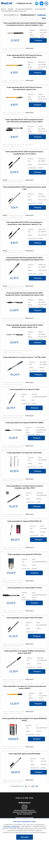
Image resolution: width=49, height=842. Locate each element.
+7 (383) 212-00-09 (23, 3)
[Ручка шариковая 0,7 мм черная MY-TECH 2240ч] (14, 462)
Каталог (24, 808)
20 (26, 786)
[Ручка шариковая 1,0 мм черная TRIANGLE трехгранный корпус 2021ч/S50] (13, 663)
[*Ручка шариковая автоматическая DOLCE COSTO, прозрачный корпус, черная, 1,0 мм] (14, 335)
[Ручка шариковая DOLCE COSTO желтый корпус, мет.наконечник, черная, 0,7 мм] (14, 65)
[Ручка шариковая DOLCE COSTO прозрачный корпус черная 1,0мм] (14, 199)
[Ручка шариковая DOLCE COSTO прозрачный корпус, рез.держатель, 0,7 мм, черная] (14, 163)
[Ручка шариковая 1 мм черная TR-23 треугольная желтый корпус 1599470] (14, 696)
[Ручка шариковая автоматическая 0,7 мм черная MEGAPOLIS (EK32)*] (13, 730)
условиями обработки (11, 827)
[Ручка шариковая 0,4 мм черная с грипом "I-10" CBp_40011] (15, 366)
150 (36, 786)
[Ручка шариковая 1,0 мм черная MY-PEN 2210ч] (11, 564)
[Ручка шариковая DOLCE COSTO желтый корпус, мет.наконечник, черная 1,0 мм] (14, 97)
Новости (24, 805)
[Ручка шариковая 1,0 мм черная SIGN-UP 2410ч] (11, 596)
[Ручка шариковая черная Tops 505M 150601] (15, 763)
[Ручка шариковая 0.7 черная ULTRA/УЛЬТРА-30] (15, 531)
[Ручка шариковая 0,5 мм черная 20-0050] (11, 399)
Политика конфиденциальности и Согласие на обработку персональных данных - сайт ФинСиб (24, 812)
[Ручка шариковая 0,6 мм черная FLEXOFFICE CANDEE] (13, 431)
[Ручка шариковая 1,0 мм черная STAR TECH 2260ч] (13, 627)
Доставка (25, 807)
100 (32, 786)
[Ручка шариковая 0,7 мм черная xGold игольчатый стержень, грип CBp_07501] (13, 497)
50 (29, 786)
